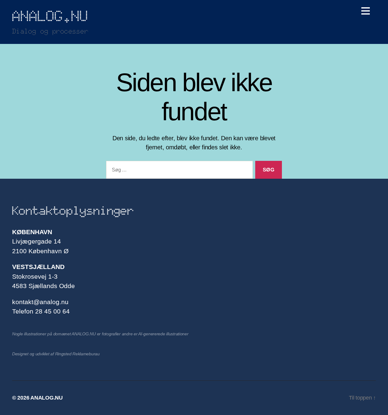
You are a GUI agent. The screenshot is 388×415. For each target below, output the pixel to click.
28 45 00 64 (52, 311)
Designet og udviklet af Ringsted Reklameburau (56, 353)
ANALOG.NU (50, 16)
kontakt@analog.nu (40, 301)
